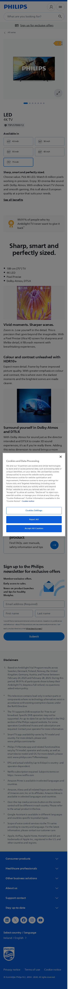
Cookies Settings (32, 510)
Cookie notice (27, 501)
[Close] (59, 456)
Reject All (32, 519)
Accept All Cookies (32, 528)
